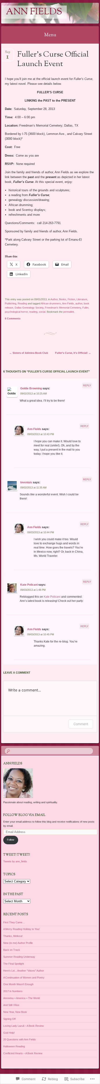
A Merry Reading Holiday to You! (21, 929)
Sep (7, 53)
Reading (22, 303)
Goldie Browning (31, 388)
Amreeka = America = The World (21, 998)
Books (62, 299)
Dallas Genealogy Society (29, 307)
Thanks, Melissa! (13, 936)
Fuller (85, 307)
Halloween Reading (14, 1046)
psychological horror (16, 311)
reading (33, 311)
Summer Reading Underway (19, 956)
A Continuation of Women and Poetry (23, 977)
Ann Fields (34, 12)
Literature (82, 299)
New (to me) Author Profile (18, 943)
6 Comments (12, 318)
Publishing (10, 303)
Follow (10, 839)
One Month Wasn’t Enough (18, 984)
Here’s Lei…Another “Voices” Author (23, 970)
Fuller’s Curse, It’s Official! (73, 352)
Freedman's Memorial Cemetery (63, 307)
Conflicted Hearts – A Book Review (22, 1053)
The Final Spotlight (13, 963)
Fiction (71, 299)
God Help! (9, 1032)
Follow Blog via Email (24, 815)
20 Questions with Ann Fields (19, 1039)
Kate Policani (29, 584)
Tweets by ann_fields (15, 861)
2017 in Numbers (13, 991)
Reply (87, 385)
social (42, 311)
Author (54, 299)
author (78, 303)
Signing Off (9, 1018)
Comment (80, 724)
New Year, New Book (15, 1012)
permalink (68, 311)
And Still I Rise (11, 1005)
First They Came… (14, 922)
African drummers (51, 303)
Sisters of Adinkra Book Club (28, 352)
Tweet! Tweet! (16, 855)
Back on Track (11, 949)
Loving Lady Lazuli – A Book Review (23, 1025)
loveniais (26, 482)
